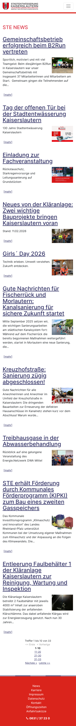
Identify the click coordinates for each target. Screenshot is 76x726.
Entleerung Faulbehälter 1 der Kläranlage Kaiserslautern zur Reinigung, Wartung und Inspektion (37, 576)
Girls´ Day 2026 (24, 253)
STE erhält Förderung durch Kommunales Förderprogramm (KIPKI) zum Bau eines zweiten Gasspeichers (35, 495)
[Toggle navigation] (68, 6)
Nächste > (31, 662)
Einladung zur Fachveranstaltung (28, 157)
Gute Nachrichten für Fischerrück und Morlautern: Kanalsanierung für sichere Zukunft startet (33, 301)
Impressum (36, 694)
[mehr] (8, 94)
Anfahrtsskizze (36, 711)
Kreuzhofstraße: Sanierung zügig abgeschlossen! (24, 375)
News (36, 686)
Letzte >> (44, 662)
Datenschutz (36, 698)
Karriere (36, 690)
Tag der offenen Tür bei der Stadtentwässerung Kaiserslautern (34, 113)
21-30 (37, 655)
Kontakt (36, 703)
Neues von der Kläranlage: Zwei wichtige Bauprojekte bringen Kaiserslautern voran (38, 213)
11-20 (37, 651)
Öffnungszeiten (36, 707)
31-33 (37, 659)
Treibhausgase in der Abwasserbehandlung (32, 440)
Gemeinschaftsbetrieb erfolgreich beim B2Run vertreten (34, 45)
